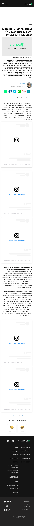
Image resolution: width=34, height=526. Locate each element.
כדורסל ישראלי (25, 454)
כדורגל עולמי (25, 451)
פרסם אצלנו (27, 501)
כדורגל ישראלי (25, 447)
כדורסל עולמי (25, 458)
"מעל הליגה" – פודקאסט (13, 466)
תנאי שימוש (14, 488)
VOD (16, 447)
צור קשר (28, 504)
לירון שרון (22, 83)
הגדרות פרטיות (26, 509)
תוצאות (15, 454)
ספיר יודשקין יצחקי (14, 415)
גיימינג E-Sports (12, 485)
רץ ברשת (15, 451)
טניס (16, 481)
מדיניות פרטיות (15, 493)
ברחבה (30, 24)
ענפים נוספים (25, 462)
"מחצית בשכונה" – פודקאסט (11, 471)
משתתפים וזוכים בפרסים (13, 476)
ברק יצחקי (22, 415)
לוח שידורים (14, 458)
